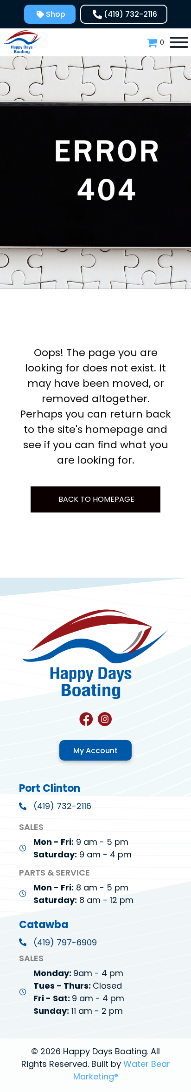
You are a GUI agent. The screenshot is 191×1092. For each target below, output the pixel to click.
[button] (50, 14)
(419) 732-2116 (62, 806)
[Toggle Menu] (179, 42)
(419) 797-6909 (65, 942)
